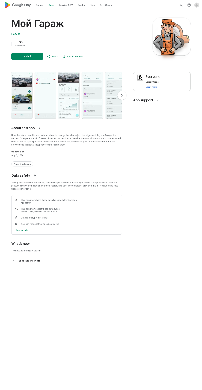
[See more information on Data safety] (35, 175)
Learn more (151, 86)
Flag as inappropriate (25, 260)
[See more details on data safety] (22, 230)
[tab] (39, 5)
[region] (74, 43)
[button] (21, 95)
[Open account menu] (196, 5)
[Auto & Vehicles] (22, 164)
